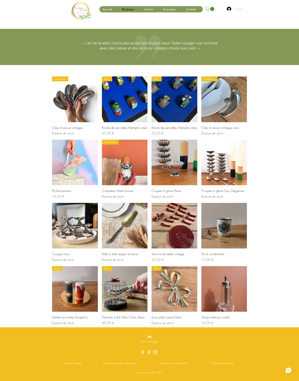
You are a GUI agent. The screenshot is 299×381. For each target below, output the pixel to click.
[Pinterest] (149, 352)
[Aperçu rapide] (75, 162)
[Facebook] (142, 352)
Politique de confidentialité (174, 363)
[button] (210, 9)
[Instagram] (155, 352)
